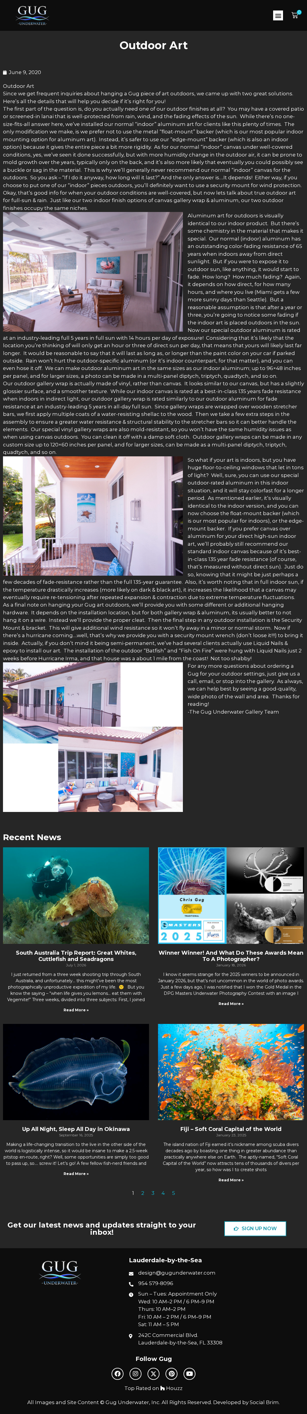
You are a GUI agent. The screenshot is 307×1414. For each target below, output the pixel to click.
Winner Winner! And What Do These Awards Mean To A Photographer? (231, 956)
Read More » (76, 1010)
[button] (278, 15)
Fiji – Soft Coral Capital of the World (231, 1129)
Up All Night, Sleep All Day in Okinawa (76, 1129)
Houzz (174, 1388)
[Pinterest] (171, 1374)
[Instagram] (136, 1374)
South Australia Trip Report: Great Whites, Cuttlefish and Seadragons (76, 956)
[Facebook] (118, 1374)
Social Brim (264, 1402)
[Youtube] (189, 1374)
